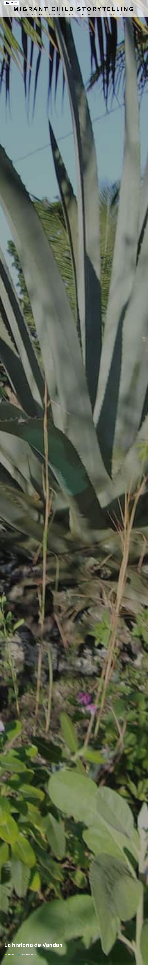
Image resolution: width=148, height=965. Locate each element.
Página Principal (35, 15)
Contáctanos (114, 15)
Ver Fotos (68, 15)
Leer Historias (83, 15)
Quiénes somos (53, 15)
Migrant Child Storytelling (74, 9)
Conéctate (99, 15)
